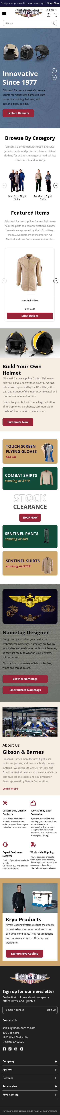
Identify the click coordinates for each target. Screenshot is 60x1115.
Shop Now (53, 3)
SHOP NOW (30, 517)
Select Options (30, 315)
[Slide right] (55, 185)
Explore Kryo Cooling (24, 953)
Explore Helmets (18, 113)
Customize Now (18, 422)
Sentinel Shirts (30, 300)
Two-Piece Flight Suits (43, 198)
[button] (4, 13)
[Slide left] (4, 185)
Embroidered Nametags (25, 690)
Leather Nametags (25, 679)
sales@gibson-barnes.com (19, 1028)
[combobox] (30, 23)
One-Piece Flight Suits (17, 198)
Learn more (10, 788)
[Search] (53, 23)
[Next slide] (54, 77)
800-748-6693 (10, 1032)
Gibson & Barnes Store (28, 1111)
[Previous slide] (54, 70)
